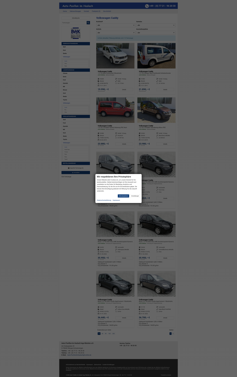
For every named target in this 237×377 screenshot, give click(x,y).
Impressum (116, 200)
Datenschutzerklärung (104, 200)
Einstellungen (135, 196)
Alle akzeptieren (123, 196)
